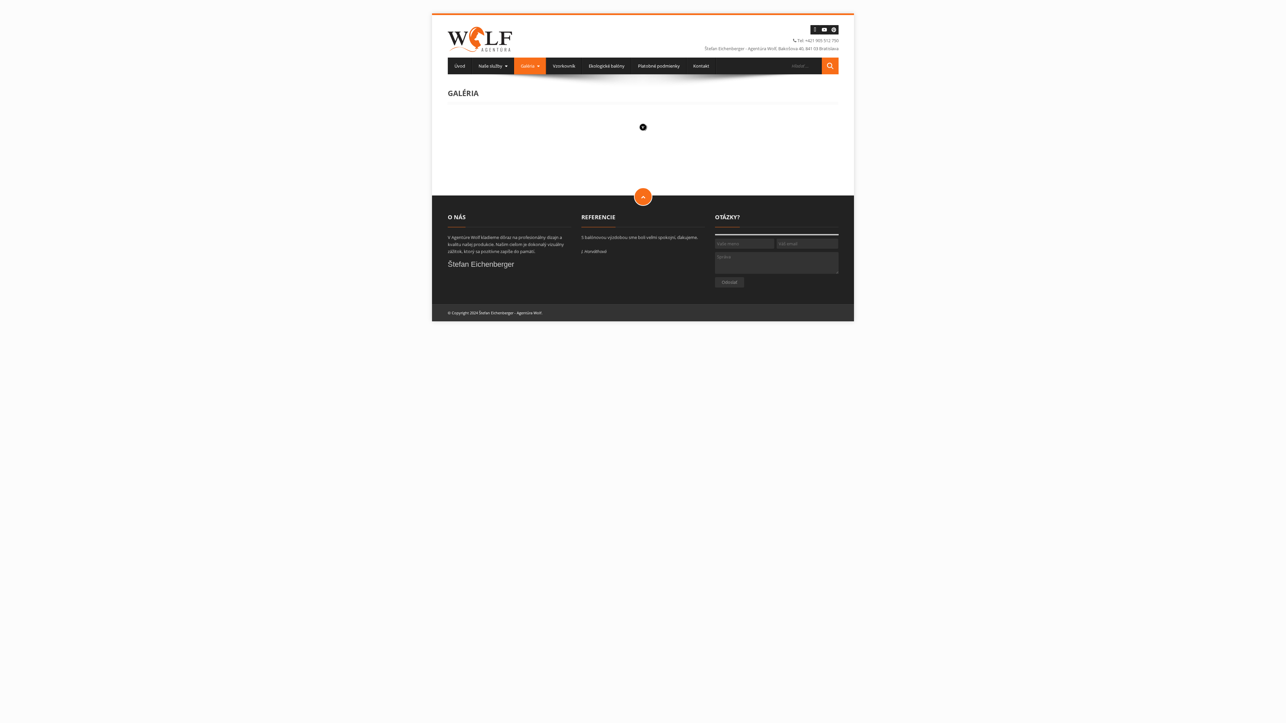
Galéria (528, 66)
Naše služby (491, 66)
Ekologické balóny (607, 66)
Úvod (459, 66)
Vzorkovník (564, 66)
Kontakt (701, 66)
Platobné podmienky (659, 66)
